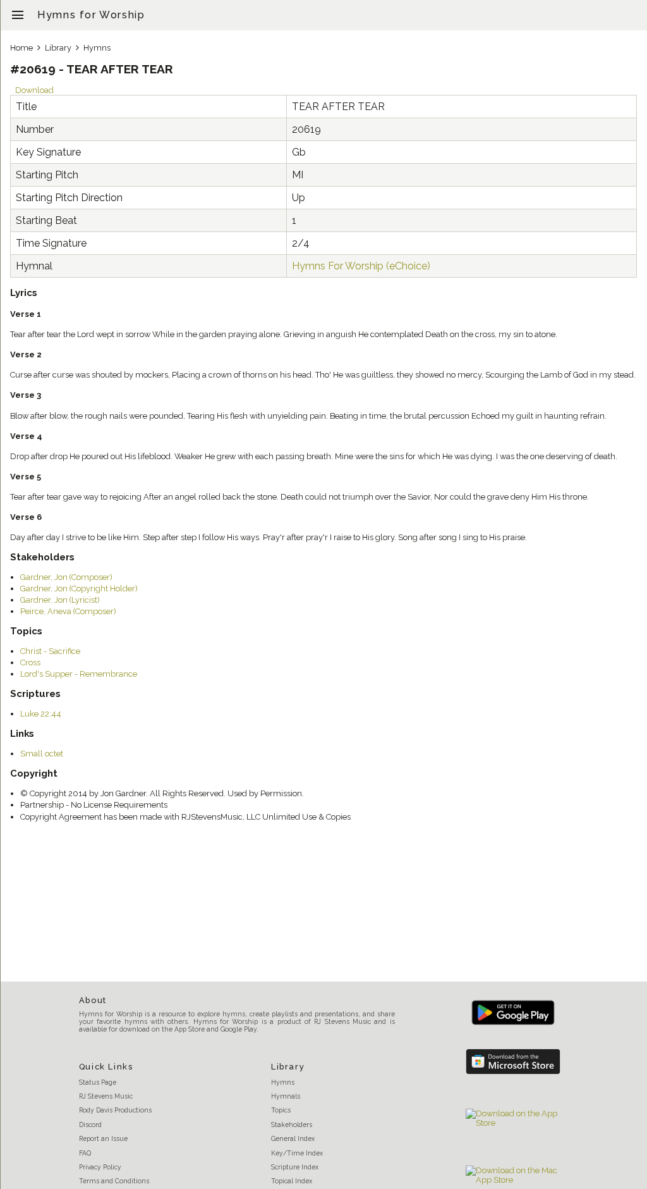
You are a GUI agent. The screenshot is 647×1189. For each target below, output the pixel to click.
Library (58, 47)
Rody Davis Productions (115, 1110)
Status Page (97, 1082)
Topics (281, 1110)
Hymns (97, 47)
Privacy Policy (100, 1167)
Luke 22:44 (40, 713)
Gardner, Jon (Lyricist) (60, 600)
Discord (90, 1124)
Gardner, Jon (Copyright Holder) (79, 588)
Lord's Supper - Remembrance (78, 674)
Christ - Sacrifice (50, 651)
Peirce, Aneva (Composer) (68, 611)
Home (21, 47)
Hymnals (285, 1096)
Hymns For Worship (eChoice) (361, 266)
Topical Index (291, 1181)
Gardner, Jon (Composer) (66, 577)
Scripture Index (294, 1167)
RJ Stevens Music (106, 1096)
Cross (30, 662)
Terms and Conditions (114, 1181)
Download (34, 90)
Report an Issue (103, 1138)
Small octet (41, 753)
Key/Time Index (297, 1153)
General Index (293, 1138)
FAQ (85, 1153)
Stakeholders (291, 1124)
